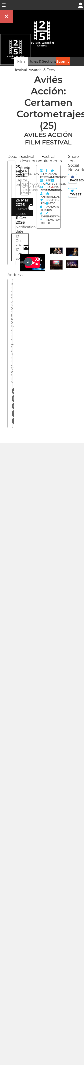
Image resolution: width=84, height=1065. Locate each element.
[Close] (6, 16)
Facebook (73, 180)
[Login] (80, 5)
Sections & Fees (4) (49, 69)
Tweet (73, 194)
